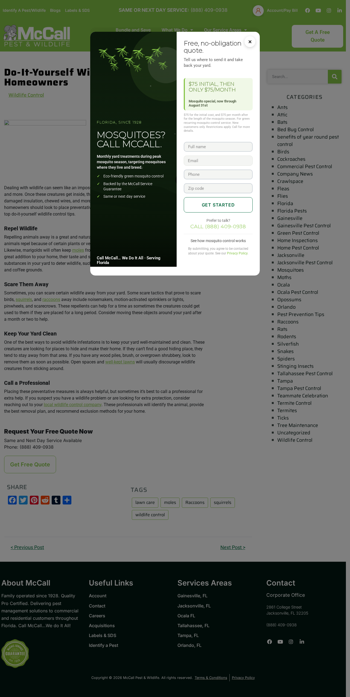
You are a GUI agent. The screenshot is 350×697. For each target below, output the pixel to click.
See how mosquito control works (218, 241)
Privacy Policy (237, 253)
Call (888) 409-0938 (218, 226)
